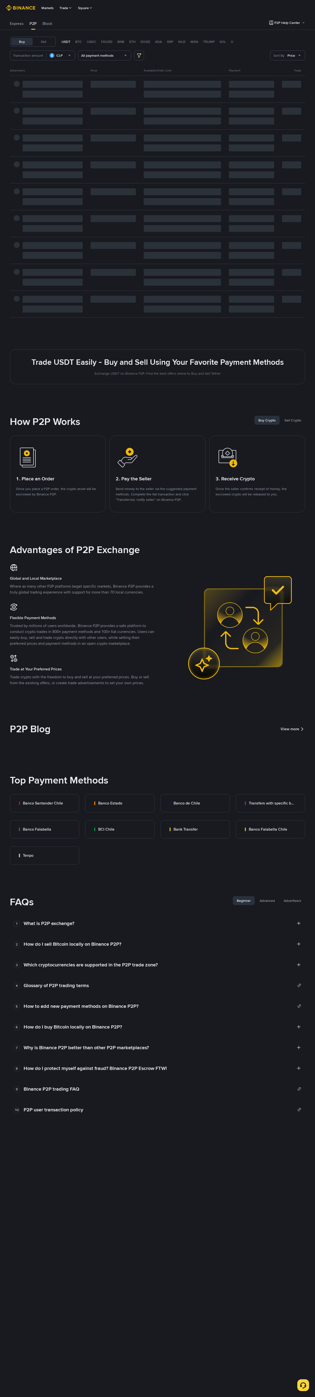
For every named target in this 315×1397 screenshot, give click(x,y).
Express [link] (17, 23)
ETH (132, 41)
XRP (170, 41)
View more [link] (290, 729)
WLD (182, 41)
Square (83, 8)
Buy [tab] (22, 41)
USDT (66, 41)
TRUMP (209, 41)
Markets (47, 8)
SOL (223, 41)
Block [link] (47, 23)
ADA (158, 41)
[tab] (17, 24)
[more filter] (139, 55)
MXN (194, 41)
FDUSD (106, 41)
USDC (91, 41)
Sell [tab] (43, 41)
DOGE (145, 41)
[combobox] (60, 55)
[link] (44, 803)
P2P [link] (33, 23)
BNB (120, 41)
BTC (78, 41)
